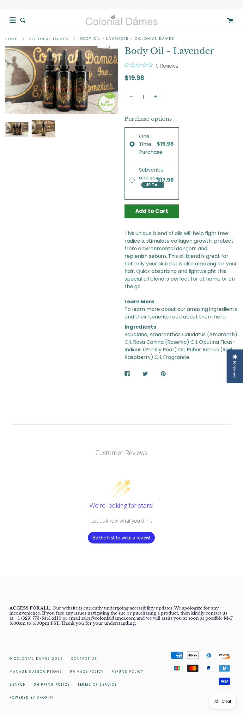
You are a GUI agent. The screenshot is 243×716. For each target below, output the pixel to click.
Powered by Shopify (31, 697)
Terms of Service (97, 684)
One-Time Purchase (150, 144)
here (220, 316)
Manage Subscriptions (35, 671)
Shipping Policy (52, 684)
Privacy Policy (87, 671)
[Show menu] (12, 20)
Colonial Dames (49, 38)
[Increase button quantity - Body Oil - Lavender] (154, 97)
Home (11, 38)
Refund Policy (127, 671)
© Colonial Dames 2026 (36, 658)
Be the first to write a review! (121, 538)
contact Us (84, 658)
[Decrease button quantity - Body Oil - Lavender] (132, 97)
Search (17, 684)
